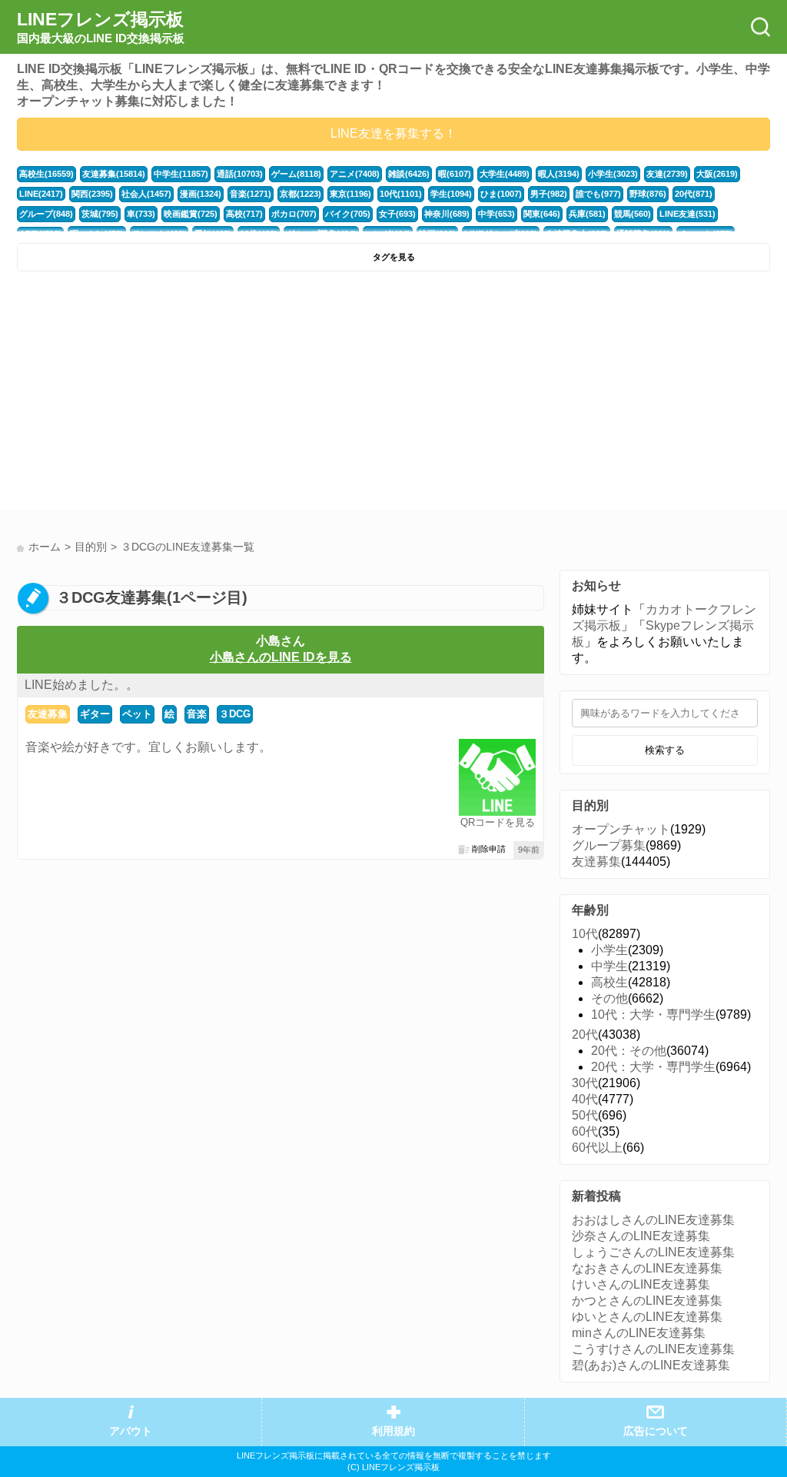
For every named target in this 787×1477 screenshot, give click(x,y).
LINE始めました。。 (81, 684)
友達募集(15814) (113, 173)
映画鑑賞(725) (191, 213)
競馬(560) (632, 213)
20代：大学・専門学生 (653, 1066)
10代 (585, 933)
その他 (609, 998)
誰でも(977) (598, 193)
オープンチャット (621, 829)
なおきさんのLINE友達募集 (647, 1268)
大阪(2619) (717, 173)
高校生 (609, 982)
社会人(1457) (146, 193)
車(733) (141, 213)
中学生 (609, 966)
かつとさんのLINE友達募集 (647, 1300)
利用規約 (393, 1431)
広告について (655, 1431)
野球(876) (647, 193)
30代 (585, 1082)
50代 (585, 1115)
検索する (665, 750)
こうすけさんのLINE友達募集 (653, 1349)
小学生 (609, 949)
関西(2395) (92, 193)
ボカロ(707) (294, 213)
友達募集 (48, 714)
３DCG (235, 714)
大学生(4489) (505, 173)
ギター (95, 714)
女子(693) (397, 213)
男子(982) (548, 193)
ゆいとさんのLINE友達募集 (647, 1316)
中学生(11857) (181, 173)
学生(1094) (451, 193)
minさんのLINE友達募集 (639, 1332)
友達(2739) (667, 173)
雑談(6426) (409, 173)
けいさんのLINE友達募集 (641, 1284)
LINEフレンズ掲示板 (100, 27)
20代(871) (693, 193)
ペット (137, 714)
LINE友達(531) (687, 213)
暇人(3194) (558, 173)
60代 (585, 1131)
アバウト (130, 1431)
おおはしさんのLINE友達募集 (653, 1219)
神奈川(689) (447, 213)
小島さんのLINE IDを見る (281, 657)
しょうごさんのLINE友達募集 (653, 1252)
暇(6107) (454, 173)
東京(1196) (350, 193)
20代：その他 (628, 1050)
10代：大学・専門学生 (653, 1014)
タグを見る (394, 256)
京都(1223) (300, 193)
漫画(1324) (200, 193)
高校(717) (244, 213)
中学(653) (496, 213)
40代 (585, 1099)
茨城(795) (99, 213)
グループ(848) (46, 213)
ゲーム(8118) (296, 173)
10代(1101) (401, 193)
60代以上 (597, 1147)
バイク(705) (347, 213)
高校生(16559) (46, 173)
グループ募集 (609, 845)
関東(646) (541, 213)
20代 (585, 1034)
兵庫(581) (587, 213)
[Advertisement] (203, 394)
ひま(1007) (501, 193)
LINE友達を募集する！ (393, 133)
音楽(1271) (250, 193)
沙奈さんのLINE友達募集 (641, 1235)
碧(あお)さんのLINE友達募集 (651, 1365)
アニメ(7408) (355, 173)
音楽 (197, 714)
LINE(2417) (41, 193)
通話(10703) (240, 173)
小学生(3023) (613, 173)
